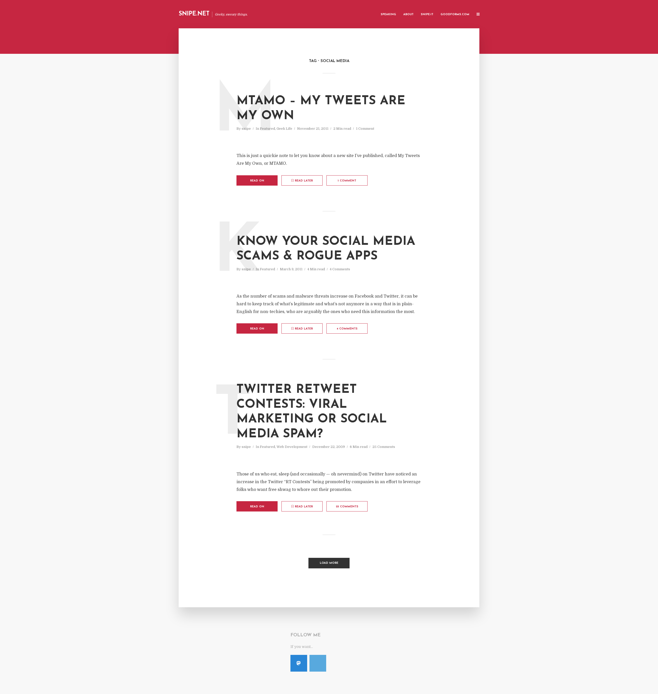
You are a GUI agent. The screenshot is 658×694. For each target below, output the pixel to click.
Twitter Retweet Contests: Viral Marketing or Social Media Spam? (311, 412)
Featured (267, 129)
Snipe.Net (194, 14)
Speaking (388, 14)
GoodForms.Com (455, 14)
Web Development (292, 447)
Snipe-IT (427, 14)
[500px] (317, 663)
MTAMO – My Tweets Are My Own (320, 108)
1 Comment (365, 129)
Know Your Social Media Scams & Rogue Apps (325, 249)
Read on (257, 180)
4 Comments (340, 269)
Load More (329, 563)
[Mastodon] (298, 663)
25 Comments (383, 447)
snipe (246, 129)
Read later (304, 180)
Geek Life (284, 129)
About (408, 14)
